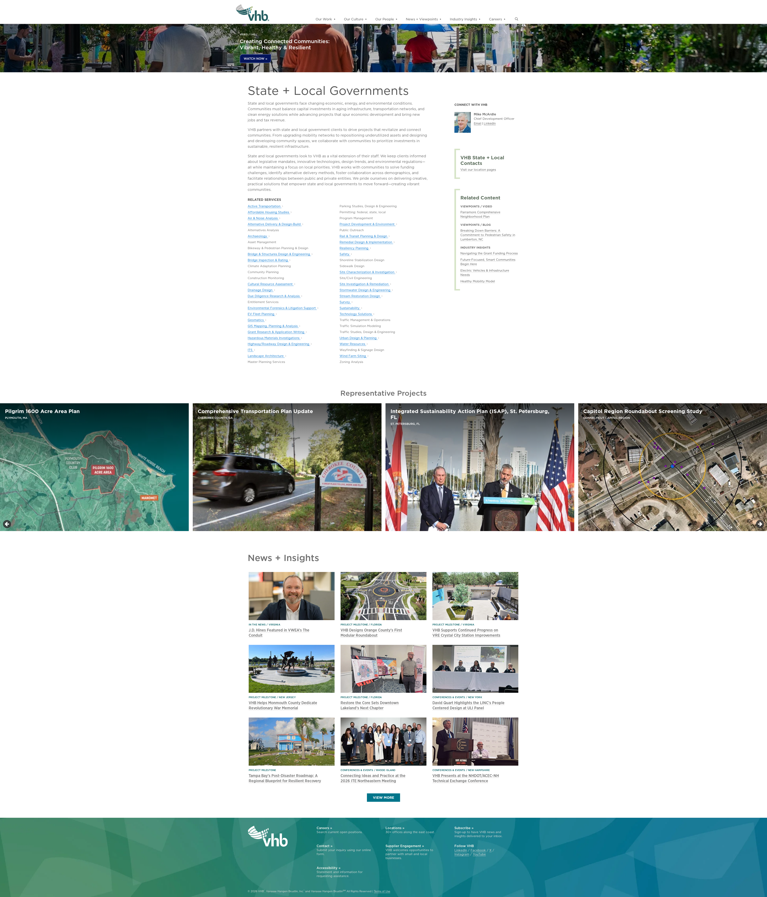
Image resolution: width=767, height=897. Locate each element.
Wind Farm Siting (353, 356)
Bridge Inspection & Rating (268, 260)
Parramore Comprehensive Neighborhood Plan (480, 214)
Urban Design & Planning (359, 338)
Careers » (324, 828)
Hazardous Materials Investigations (274, 338)
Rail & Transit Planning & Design (364, 236)
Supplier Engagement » (404, 846)
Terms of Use (382, 891)
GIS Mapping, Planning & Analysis (273, 326)
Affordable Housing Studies (269, 212)
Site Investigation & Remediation (364, 284)
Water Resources (353, 344)
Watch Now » (255, 58)
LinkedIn (490, 123)
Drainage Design (260, 290)
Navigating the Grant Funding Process (489, 253)
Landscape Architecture (266, 356)
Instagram (461, 854)
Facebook (478, 850)
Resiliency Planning (354, 248)
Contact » (325, 846)
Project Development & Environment (367, 224)
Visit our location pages (478, 170)
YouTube (479, 854)
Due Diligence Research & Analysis (274, 296)
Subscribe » (464, 828)
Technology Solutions (356, 314)
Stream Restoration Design (360, 296)
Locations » (394, 828)
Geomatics (256, 320)
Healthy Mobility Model (477, 281)
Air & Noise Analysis (263, 218)
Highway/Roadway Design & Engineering (279, 344)
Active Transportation (264, 206)
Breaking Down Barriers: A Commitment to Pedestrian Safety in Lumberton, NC (487, 234)
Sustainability (350, 308)
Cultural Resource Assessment (271, 284)
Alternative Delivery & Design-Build (275, 224)
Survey (345, 302)
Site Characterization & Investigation (367, 272)
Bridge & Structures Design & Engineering (279, 254)
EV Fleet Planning (261, 314)
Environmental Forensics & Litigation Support (282, 308)
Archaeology (258, 236)
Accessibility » (329, 868)
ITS (250, 350)
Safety (345, 254)
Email (477, 123)
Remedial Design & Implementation (366, 242)
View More (383, 797)
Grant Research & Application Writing (276, 332)
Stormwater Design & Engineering (365, 290)
